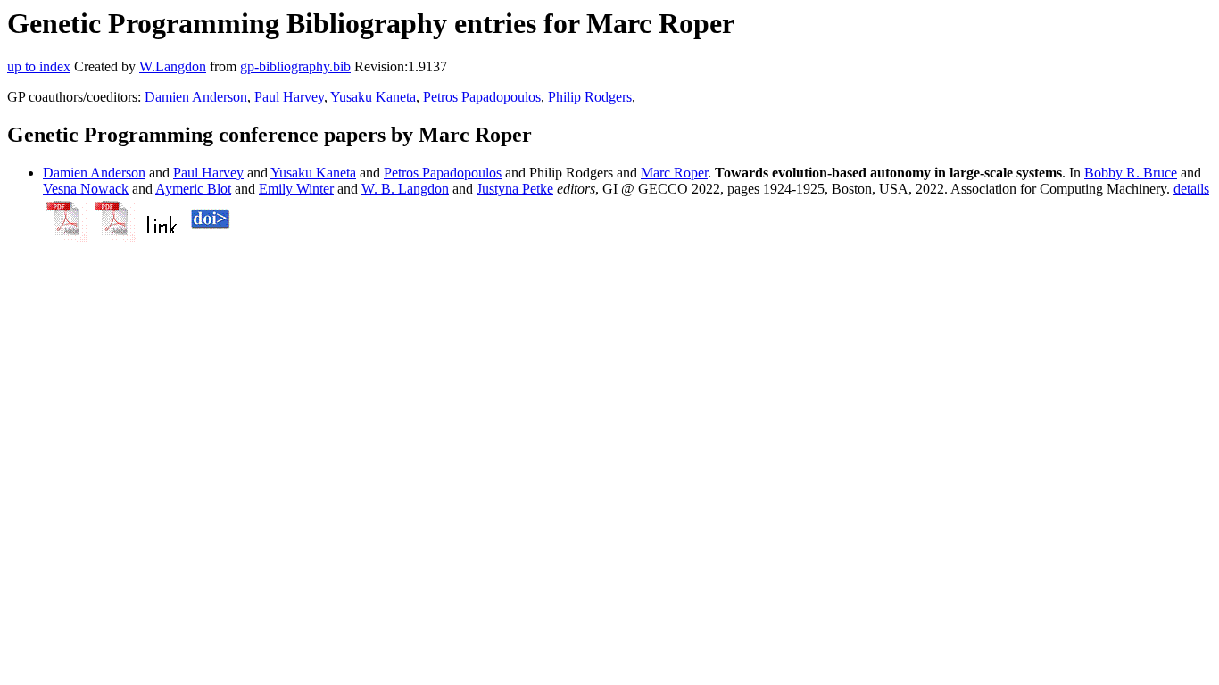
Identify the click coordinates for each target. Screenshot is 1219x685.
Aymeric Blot (193, 188)
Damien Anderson (196, 96)
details (1191, 188)
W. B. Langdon (405, 188)
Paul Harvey (289, 96)
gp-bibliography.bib (295, 66)
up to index (38, 66)
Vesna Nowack (86, 188)
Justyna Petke (515, 188)
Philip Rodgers (590, 96)
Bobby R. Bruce (1130, 172)
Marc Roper (674, 172)
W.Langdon (172, 66)
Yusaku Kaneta (373, 96)
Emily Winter (296, 188)
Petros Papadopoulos (482, 96)
